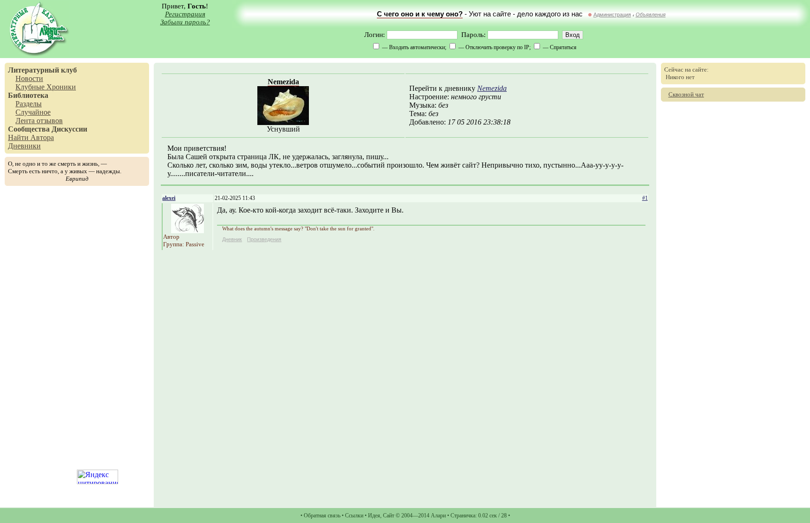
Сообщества (29, 129)
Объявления (651, 14)
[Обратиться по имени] (187, 231)
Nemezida (283, 82)
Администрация (612, 14)
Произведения (264, 239)
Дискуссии (69, 129)
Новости (29, 78)
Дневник (232, 239)
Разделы (28, 104)
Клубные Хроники (45, 87)
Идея (374, 515)
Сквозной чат (686, 94)
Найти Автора (31, 137)
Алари (438, 515)
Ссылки (354, 515)
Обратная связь (322, 515)
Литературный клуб (42, 70)
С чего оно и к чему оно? (420, 14)
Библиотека (28, 95)
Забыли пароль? (185, 22)
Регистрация (185, 14)
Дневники (24, 146)
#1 (645, 198)
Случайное (33, 112)
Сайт (388, 515)
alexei (168, 198)
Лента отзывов (39, 121)
